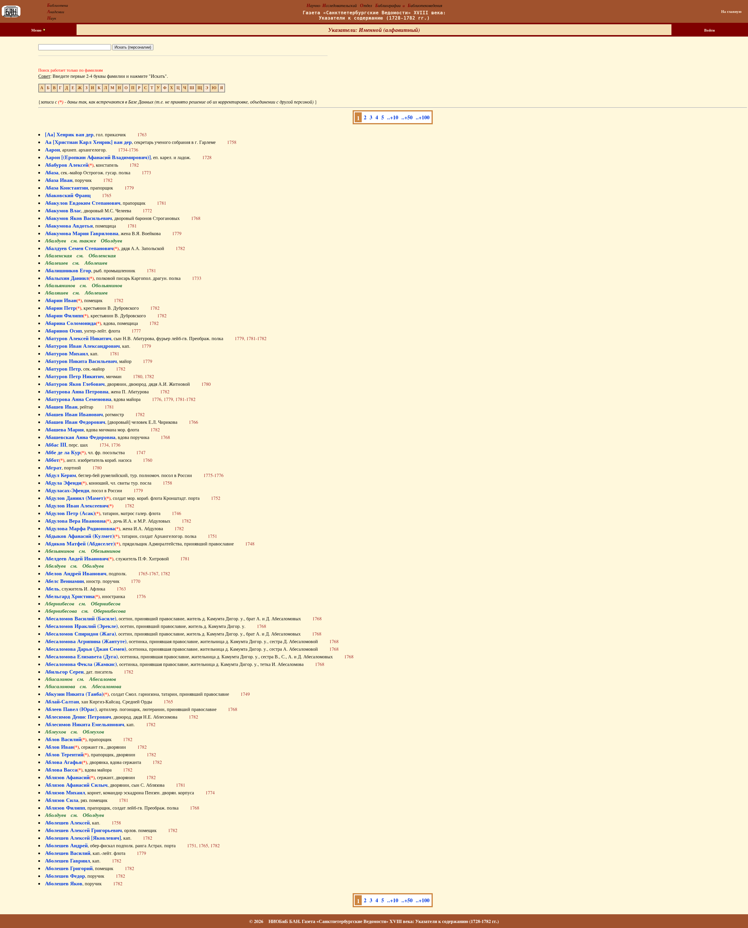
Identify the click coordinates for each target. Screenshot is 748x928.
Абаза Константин (66, 187)
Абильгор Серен (64, 671)
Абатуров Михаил (66, 353)
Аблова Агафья (63, 762)
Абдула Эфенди (63, 482)
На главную (731, 11)
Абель (52, 588)
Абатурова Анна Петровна (76, 391)
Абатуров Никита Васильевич (81, 361)
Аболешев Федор (65, 875)
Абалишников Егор (68, 270)
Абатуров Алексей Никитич (78, 338)
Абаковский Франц (68, 195)
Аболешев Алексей (67, 822)
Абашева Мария (64, 429)
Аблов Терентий (64, 754)
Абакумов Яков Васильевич (78, 218)
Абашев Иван (61, 406)
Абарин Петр (60, 307)
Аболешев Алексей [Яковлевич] (83, 837)
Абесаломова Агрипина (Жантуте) (86, 641)
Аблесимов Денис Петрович (78, 716)
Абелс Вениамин (64, 581)
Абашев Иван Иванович (74, 414)
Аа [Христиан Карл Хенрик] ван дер (88, 142)
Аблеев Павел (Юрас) (71, 709)
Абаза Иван (58, 180)
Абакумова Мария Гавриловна (81, 233)
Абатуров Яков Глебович (75, 384)
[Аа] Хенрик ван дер (69, 134)
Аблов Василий (63, 739)
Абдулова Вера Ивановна (75, 520)
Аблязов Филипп (65, 807)
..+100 (423, 117)
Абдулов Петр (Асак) (70, 513)
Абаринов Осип (63, 330)
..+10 (392, 117)
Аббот (52, 460)
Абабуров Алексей (66, 164)
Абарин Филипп (64, 315)
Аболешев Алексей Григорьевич (83, 830)
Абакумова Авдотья (69, 225)
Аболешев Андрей (66, 845)
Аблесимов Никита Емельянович (84, 724)
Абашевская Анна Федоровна (80, 437)
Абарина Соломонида (70, 323)
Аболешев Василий (67, 853)
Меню (36, 30)
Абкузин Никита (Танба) (74, 694)
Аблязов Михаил (65, 792)
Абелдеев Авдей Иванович (76, 558)
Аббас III (55, 444)
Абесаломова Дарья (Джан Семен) (85, 648)
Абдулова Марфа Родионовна (80, 528)
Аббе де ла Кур (62, 452)
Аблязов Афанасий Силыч (76, 784)
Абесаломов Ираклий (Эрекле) (81, 626)
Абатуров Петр (63, 368)
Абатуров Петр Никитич (74, 376)
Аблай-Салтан (62, 701)
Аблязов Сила (61, 800)
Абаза (51, 172)
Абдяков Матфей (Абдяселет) (80, 543)
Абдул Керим (60, 475)
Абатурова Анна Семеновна (78, 399)
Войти (709, 30)
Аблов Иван (59, 746)
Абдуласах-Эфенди (67, 490)
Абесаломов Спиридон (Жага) (80, 633)
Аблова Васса (61, 769)
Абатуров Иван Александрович (82, 345)
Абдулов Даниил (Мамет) (75, 498)
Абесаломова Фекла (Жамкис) (81, 664)
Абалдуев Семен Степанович (79, 248)
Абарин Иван (61, 300)
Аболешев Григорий (69, 868)
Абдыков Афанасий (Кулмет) (79, 536)
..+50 (407, 117)
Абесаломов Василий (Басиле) (80, 618)
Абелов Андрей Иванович (75, 573)
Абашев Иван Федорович (75, 422)
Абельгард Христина (69, 596)
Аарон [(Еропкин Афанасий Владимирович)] (98, 157)
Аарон (52, 149)
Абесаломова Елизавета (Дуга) (81, 656)
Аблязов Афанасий (67, 777)
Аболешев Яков (63, 883)
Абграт (53, 467)
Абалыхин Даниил (67, 278)
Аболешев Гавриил (67, 860)
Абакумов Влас (63, 210)
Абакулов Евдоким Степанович (82, 202)
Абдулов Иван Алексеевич (76, 505)
